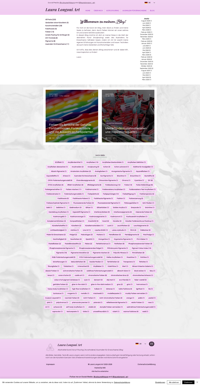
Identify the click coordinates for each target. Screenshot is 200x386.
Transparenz (129, 262)
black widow (140, 271)
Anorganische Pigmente (122, 171)
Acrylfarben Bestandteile (113, 162)
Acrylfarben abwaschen (58, 167)
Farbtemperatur (148, 194)
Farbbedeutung (113, 185)
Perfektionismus (104, 244)
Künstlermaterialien (95, 225)
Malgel (74, 234)
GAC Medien (149, 203)
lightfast (141, 289)
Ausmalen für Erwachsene (86, 176)
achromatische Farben (73, 271)
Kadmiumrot (117, 216)
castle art (80, 275)
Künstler (118, 221)
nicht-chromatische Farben (111, 298)
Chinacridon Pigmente (109, 180)
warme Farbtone (131, 311)
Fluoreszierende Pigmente (110, 203)
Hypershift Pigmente (82, 212)
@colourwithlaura (67, 3)
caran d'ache (65, 275)
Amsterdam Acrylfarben (81, 171)
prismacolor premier (81, 302)
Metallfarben (115, 234)
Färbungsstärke (132, 203)
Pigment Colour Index (142, 248)
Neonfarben (76, 239)
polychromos (62, 302)
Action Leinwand (122, 167)
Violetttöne (114, 266)
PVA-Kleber (143, 239)
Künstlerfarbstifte (60, 225)
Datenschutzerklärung (147, 364)
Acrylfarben (93, 162)
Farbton (121, 198)
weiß (146, 311)
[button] (98, 11)
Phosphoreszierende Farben (140, 244)
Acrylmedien (78, 167)
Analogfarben (102, 171)
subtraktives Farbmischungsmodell (142, 307)
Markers (101, 234)
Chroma (127, 180)
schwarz (58, 307)
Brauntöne (136, 176)
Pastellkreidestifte (73, 244)
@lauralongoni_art (87, 3)
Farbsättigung (130, 194)
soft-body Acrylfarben (76, 307)
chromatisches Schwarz (143, 275)
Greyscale (136, 207)
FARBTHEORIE (55, 120)
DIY (151, 180)
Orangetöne (104, 239)
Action (107, 167)
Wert (126, 266)
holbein (98, 289)
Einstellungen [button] (160, 382)
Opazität (91, 239)
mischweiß (99, 293)
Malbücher (146, 230)
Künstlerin (77, 225)
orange (131, 298)
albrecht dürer (124, 271)
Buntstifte (150, 176)
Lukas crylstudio (120, 230)
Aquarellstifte (53, 176)
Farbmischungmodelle (74, 194)
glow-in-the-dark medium (102, 284)
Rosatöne (132, 257)
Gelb (49, 207)
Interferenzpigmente (123, 212)
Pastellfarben (55, 244)
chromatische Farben (98, 275)
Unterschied (84, 266)
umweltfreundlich (101, 311)
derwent (99, 280)
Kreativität (94, 221)
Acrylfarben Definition (137, 162)
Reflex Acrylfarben (115, 257)
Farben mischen (74, 189)
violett (117, 311)
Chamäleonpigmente (86, 180)
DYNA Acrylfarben (56, 185)
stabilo (93, 307)
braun (52, 275)
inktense (111, 289)
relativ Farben (138, 302)
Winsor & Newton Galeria (143, 266)
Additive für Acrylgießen (143, 167)
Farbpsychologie (111, 194)
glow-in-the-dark (80, 284)
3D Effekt (60, 162)
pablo (142, 298)
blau (153, 271)
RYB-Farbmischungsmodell (91, 257)
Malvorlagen (87, 234)
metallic (86, 293)
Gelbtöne (61, 207)
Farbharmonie (92, 189)
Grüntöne (150, 207)
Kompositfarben (78, 221)
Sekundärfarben (79, 262)
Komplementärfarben (57, 221)
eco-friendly (125, 280)
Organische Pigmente (124, 239)
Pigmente (62, 253)
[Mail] (151, 344)
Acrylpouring (94, 167)
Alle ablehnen (174, 382)
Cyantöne (139, 180)
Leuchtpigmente (142, 225)
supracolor (58, 311)
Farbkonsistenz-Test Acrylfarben (143, 189)
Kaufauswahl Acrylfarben (137, 216)
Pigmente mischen (102, 253)
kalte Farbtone (126, 289)
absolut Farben (52, 271)
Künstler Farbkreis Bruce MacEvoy (140, 221)
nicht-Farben (90, 298)
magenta (72, 293)
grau (120, 284)
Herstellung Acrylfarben (59, 212)
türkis (87, 311)
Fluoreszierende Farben (84, 203)
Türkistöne (69, 266)
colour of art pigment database (67, 280)
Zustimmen (188, 382)
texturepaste (73, 311)
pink (50, 302)
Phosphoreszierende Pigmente (63, 248)
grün (130, 284)
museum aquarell (53, 298)
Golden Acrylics (120, 207)
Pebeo (89, 244)
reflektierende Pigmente (117, 302)
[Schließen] (197, 382)
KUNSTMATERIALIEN (114, 123)
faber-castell (141, 280)
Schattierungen (60, 262)
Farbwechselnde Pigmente (59, 203)
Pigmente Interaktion (80, 253)
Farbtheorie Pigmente (104, 198)
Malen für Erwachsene (57, 234)
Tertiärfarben (114, 262)
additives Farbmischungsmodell (100, 271)
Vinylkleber (99, 266)
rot (48, 307)
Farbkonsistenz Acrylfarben (114, 189)
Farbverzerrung (136, 198)
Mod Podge (149, 234)
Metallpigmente (133, 234)
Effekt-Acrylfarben (76, 185)
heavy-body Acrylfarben (58, 289)
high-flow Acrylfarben (82, 289)
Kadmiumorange (78, 216)
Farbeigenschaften (54, 189)
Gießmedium (76, 207)
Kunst (106, 221)
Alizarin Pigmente (59, 171)
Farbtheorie (64, 198)
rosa (151, 302)
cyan (87, 280)
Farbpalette (94, 194)
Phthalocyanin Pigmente (118, 248)
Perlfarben (120, 244)
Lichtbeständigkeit (59, 230)
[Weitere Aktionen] (94, 94)
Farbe (128, 185)
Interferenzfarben (102, 212)
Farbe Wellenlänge (145, 185)
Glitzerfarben (103, 207)
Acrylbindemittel (76, 162)
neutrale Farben (73, 298)
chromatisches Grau (120, 275)
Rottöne (145, 257)
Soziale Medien (97, 262)
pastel (153, 298)
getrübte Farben (61, 284)
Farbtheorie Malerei (82, 198)
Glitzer (90, 207)
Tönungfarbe (54, 266)
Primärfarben (139, 253)
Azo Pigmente (107, 176)
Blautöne (122, 176)
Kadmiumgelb (60, 216)
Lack (111, 225)
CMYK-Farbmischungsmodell (61, 180)
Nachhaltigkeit (60, 239)
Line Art (87, 230)
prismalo (99, 302)
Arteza (67, 176)
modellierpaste (115, 293)
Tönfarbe (144, 262)
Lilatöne (75, 230)
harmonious (142, 284)
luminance (59, 293)
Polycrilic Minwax (121, 253)
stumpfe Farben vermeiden (112, 307)
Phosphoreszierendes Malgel (92, 248)
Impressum (50, 364)
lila (151, 289)
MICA (134, 230)
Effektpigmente (95, 185)
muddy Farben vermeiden (137, 293)
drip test (111, 280)
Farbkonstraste (54, 194)
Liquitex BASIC (102, 230)
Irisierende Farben (144, 212)
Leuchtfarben (124, 225)
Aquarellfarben (143, 171)
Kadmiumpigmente (98, 216)
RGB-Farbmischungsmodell (64, 257)
